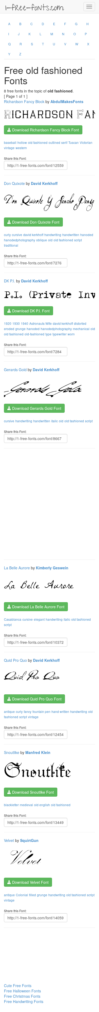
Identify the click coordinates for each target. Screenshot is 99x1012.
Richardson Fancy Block (24, 101)
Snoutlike (11, 752)
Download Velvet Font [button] (30, 882)
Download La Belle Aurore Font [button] (37, 606)
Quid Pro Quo (15, 660)
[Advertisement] (49, 503)
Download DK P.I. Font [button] (30, 310)
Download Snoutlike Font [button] (32, 792)
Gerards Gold (15, 369)
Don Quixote (14, 183)
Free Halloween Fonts (22, 990)
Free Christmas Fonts (22, 996)
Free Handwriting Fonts (23, 1001)
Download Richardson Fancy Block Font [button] (45, 129)
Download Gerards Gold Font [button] (36, 408)
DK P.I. (9, 280)
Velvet (9, 840)
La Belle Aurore (17, 567)
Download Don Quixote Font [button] (35, 222)
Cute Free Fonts (17, 985)
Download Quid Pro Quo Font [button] (36, 699)
